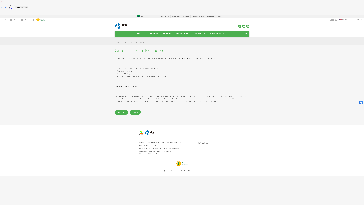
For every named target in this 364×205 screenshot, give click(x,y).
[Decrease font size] (333, 20)
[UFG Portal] (121, 28)
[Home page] (141, 134)
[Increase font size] (331, 20)
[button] (141, 34)
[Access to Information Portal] (182, 165)
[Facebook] (239, 26)
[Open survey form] (246, 34)
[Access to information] (40, 19)
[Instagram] (247, 26)
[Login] (1, 1)
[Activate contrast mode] (336, 20)
